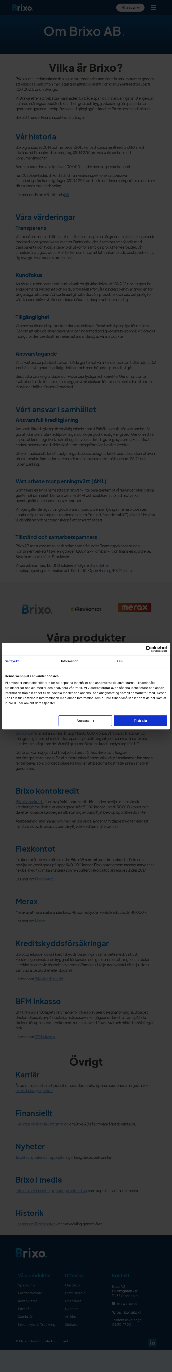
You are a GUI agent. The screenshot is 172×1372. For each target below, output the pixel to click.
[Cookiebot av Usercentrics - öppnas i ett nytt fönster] (148, 649)
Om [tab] (119, 661)
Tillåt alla (140, 720)
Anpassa (83, 720)
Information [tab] (69, 661)
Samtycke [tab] (12, 661)
